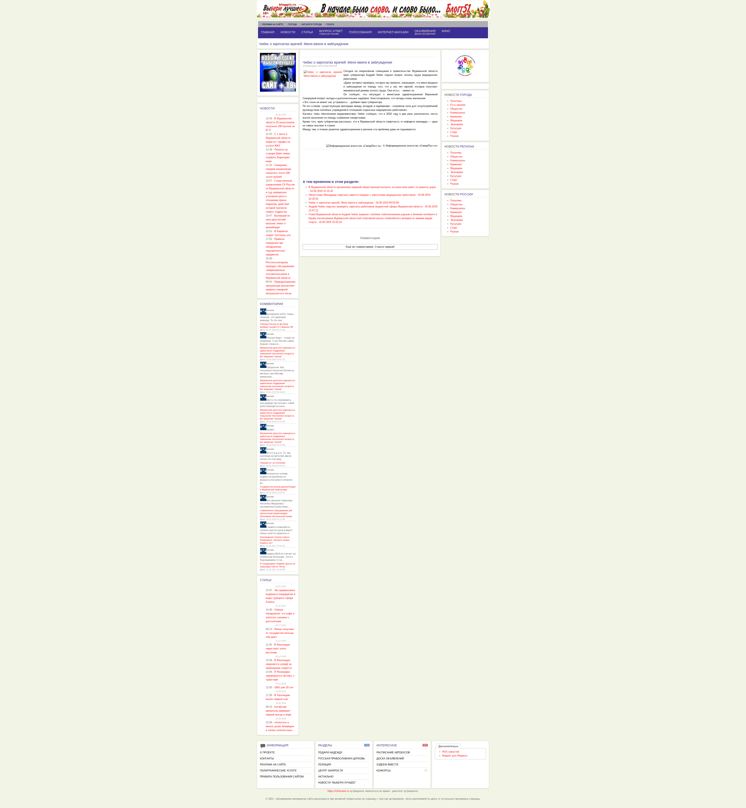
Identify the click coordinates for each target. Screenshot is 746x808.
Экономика (456, 124)
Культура (455, 128)
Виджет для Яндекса (454, 755)
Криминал (456, 116)
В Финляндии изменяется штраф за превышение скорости (279, 664)
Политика (455, 101)
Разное (454, 136)
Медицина (456, 120)
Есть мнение (457, 104)
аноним (270, 310)
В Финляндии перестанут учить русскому (278, 648)
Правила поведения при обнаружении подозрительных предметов (275, 247)
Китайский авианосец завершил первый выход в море (278, 710)
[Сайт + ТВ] (278, 90)
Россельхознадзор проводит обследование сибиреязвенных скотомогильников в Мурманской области (280, 270)
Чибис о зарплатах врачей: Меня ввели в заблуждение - (354, 202)
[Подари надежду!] (465, 77)
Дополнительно (448, 746)
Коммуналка (457, 112)
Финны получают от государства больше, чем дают (280, 633)
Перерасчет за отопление (272, 463)
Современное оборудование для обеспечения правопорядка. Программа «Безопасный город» (276, 513)
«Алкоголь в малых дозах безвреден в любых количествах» (280, 726)
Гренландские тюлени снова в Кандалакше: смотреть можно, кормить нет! (275, 540)
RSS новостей (450, 751)
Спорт (453, 132)
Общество (456, 108)
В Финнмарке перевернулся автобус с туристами (280, 675)
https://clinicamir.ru (338, 791)
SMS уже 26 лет (284, 687)
